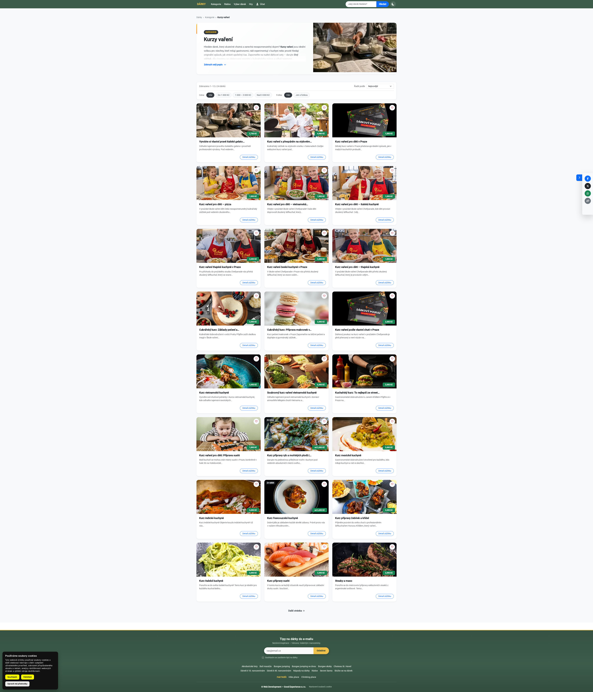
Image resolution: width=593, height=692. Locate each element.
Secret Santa (326, 670)
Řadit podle (359, 86)
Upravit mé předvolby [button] (17, 684)
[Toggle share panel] (579, 177)
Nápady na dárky (301, 670)
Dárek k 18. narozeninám (253, 670)
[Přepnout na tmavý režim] (393, 4)
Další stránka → (296, 610)
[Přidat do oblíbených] (256, 107)
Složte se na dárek (343, 670)
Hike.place (294, 677)
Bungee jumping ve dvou (304, 666)
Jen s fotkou (302, 95)
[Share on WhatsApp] (588, 193)
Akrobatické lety (250, 666)
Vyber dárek (240, 4)
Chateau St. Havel (342, 666)
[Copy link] (588, 201)
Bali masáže (266, 666)
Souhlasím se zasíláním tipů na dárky (281, 657)
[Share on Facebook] (588, 179)
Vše (210, 95)
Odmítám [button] (27, 677)
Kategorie (216, 4)
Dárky (201, 4)
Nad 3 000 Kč (263, 95)
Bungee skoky (325, 666)
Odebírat (321, 650)
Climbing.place (308, 677)
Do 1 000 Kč (223, 95)
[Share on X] (588, 186)
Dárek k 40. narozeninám (279, 670)
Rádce (227, 4)
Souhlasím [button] (12, 677)
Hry (251, 4)
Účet (262, 4)
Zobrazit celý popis (213, 64)
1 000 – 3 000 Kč (243, 95)
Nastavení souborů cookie (320, 687)
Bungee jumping (282, 666)
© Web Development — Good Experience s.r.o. (283, 687)
